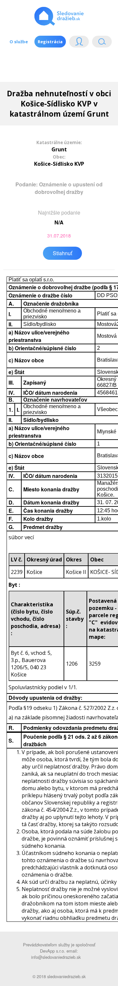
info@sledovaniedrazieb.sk (56, 957)
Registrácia (50, 42)
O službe (19, 42)
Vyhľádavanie (99, 43)
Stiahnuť (62, 253)
